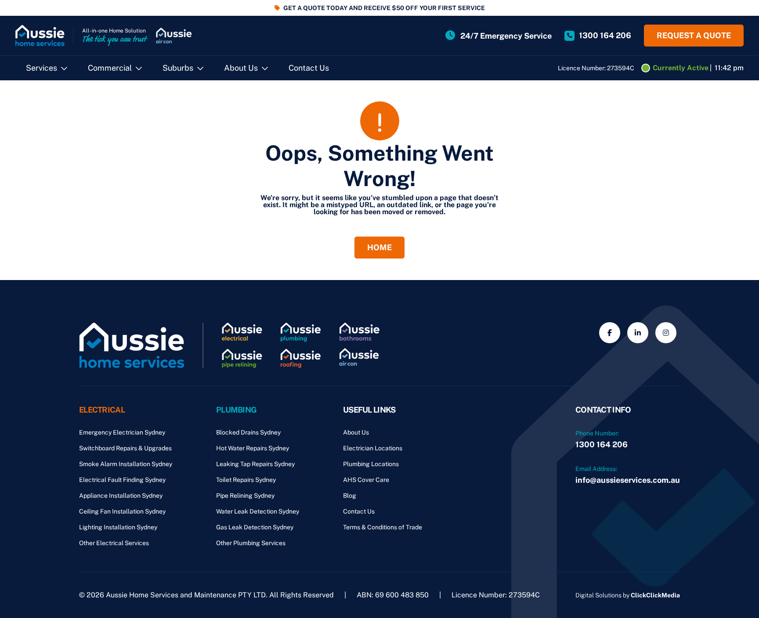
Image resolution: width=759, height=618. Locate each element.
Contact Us (309, 67)
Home (379, 247)
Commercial (110, 67)
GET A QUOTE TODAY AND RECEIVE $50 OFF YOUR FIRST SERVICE (384, 7)
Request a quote (694, 35)
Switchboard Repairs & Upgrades (125, 448)
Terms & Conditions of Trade (382, 527)
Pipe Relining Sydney (245, 495)
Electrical (102, 409)
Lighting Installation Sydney (118, 527)
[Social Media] (609, 332)
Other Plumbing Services (251, 542)
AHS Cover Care (366, 479)
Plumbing (236, 409)
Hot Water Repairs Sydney (252, 448)
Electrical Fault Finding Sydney (122, 479)
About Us (241, 67)
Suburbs (178, 67)
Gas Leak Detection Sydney (254, 527)
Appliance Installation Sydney (121, 495)
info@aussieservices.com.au (627, 480)
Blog (349, 495)
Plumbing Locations (371, 463)
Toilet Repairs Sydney (246, 479)
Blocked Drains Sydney (248, 432)
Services (41, 67)
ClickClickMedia (655, 595)
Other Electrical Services (114, 542)
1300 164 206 (601, 444)
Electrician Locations (372, 448)
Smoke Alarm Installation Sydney (125, 463)
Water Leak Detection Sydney (257, 511)
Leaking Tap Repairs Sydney (255, 463)
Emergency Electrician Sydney (122, 432)
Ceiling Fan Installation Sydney (122, 511)
